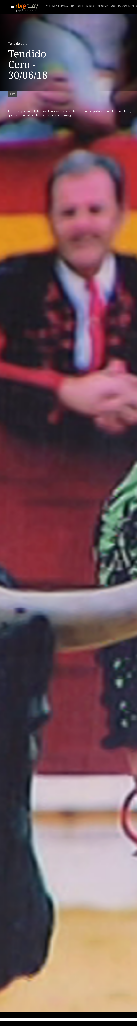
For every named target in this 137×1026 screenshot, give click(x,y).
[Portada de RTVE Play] (27, 6)
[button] (11, 6)
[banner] (30, 6)
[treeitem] (57, 6)
